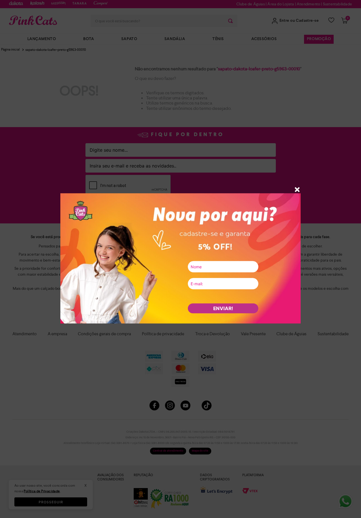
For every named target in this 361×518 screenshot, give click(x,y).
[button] (297, 190)
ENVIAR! (223, 308)
